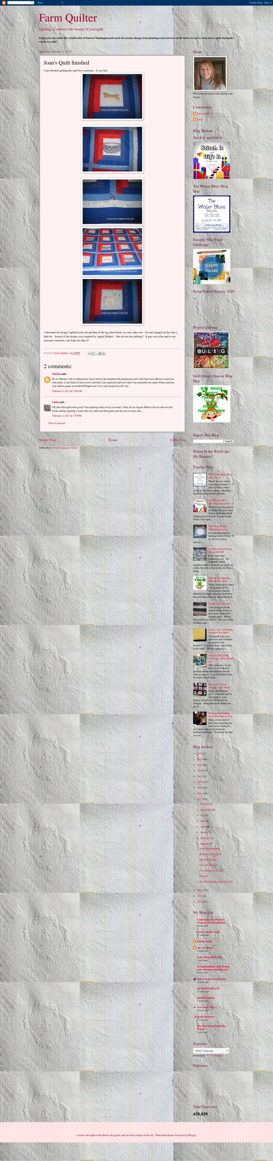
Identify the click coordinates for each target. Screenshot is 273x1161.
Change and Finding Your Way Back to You (220, 714)
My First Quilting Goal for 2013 (216, 881)
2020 (200, 759)
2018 (200, 770)
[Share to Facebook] (100, 353)
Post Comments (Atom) (65, 447)
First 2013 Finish (208, 865)
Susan (200, 119)
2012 (200, 890)
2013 (200, 799)
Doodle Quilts (204, 941)
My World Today (208, 859)
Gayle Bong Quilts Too (209, 957)
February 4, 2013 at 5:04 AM (67, 391)
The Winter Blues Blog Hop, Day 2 (220, 476)
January (204, 843)
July (202, 815)
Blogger (192, 1135)
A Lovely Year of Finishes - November (219, 685)
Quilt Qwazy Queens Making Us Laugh (219, 579)
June (203, 821)
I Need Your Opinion (219, 603)
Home (112, 439)
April (203, 826)
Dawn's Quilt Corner (208, 932)
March (204, 832)
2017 (200, 776)
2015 (200, 787)
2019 (200, 764)
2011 (200, 896)
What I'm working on (210, 854)
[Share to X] (96, 353)
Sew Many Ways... (207, 1007)
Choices (203, 876)
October (204, 804)
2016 (200, 782)
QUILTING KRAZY (208, 988)
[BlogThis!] (93, 353)
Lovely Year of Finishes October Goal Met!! (221, 631)
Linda (55, 402)
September (206, 809)
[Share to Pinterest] (103, 353)
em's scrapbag (205, 948)
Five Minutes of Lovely (211, 870)
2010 (200, 901)
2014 (200, 793)
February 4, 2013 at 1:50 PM (67, 415)
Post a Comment (56, 423)
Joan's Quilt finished (209, 848)
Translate (218, 1055)
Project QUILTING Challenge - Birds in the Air (221, 658)
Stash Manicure (205, 1017)
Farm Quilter (68, 17)
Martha (56, 374)
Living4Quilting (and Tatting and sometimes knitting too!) (213, 968)
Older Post (178, 439)
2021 (200, 753)
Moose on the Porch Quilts (211, 979)
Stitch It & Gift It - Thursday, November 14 (221, 501)
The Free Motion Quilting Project (211, 1027)
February (205, 838)
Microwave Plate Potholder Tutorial (218, 527)
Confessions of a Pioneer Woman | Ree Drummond (211, 921)
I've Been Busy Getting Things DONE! (220, 550)
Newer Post (47, 439)
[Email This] (89, 353)
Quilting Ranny (205, 998)
